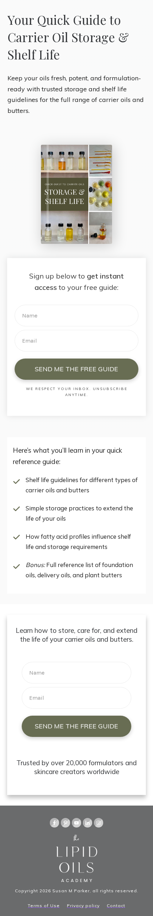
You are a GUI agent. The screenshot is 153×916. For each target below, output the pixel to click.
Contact (116, 905)
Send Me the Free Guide (76, 369)
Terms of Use (44, 905)
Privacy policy (83, 905)
